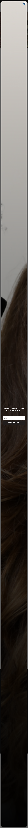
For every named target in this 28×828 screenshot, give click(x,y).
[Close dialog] (24, 3)
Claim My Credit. (14, 422)
